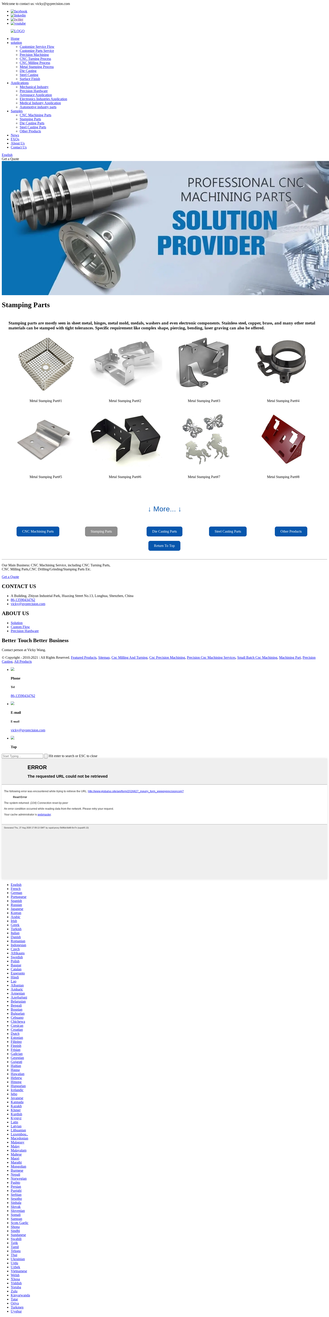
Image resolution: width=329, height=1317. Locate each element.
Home (15, 38)
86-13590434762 (23, 696)
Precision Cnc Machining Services (211, 657)
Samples (17, 111)
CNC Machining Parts (35, 115)
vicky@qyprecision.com (28, 730)
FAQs (15, 139)
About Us (18, 143)
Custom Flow (20, 627)
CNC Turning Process (35, 59)
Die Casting (28, 71)
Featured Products (83, 657)
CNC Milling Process (35, 63)
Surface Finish (30, 79)
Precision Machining (34, 55)
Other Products (30, 131)
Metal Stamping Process (37, 67)
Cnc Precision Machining (167, 657)
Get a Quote (10, 577)
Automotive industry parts (38, 107)
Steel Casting (29, 75)
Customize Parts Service (37, 51)
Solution (17, 623)
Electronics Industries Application (43, 99)
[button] (38, 531)
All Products (23, 661)
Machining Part (290, 657)
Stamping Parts (30, 119)
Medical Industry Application (40, 103)
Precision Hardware (34, 91)
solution (16, 42)
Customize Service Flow (37, 47)
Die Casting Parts (32, 123)
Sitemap (104, 657)
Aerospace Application (36, 95)
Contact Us (19, 147)
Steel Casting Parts (33, 127)
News (15, 135)
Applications (20, 83)
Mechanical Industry (34, 87)
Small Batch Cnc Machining (257, 657)
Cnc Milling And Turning (129, 657)
